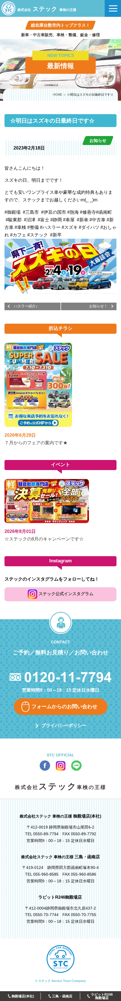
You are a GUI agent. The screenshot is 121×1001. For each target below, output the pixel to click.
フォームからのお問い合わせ (64, 706)
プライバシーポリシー (63, 725)
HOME (57, 94)
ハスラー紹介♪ (26, 306)
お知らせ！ (98, 306)
